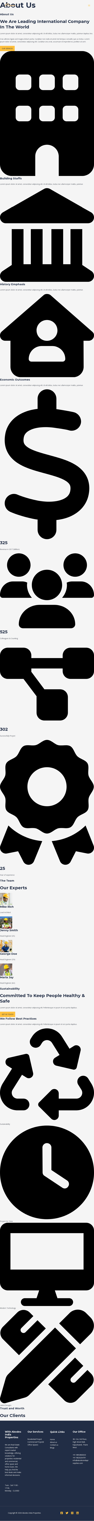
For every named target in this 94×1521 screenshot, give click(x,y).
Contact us (54, 1445)
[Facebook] (61, 1513)
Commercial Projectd (36, 1442)
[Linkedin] (77, 1513)
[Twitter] (67, 1513)
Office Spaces (33, 1445)
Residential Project (35, 1439)
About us (53, 1442)
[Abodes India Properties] (9, 5)
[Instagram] (72, 1513)
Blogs (52, 1447)
